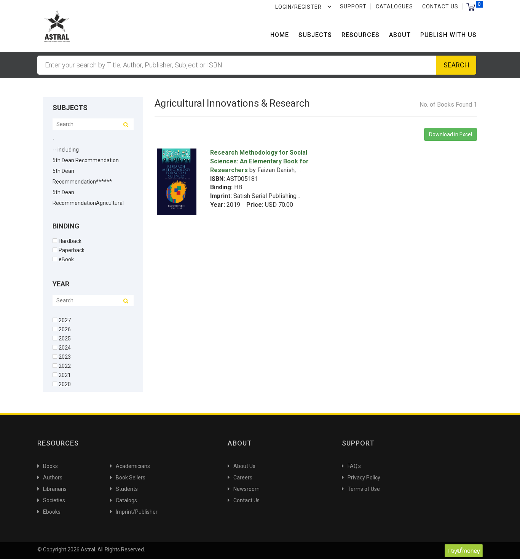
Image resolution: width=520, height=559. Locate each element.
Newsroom (246, 489)
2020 (65, 384)
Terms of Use (364, 489)
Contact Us (440, 6)
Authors (52, 477)
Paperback (72, 250)
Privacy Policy (364, 477)
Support (353, 6)
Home (279, 34)
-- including (66, 150)
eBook (66, 259)
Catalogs (126, 500)
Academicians (133, 466)
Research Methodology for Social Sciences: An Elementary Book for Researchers (259, 161)
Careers (242, 477)
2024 (65, 347)
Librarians (55, 489)
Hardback (70, 240)
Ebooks (52, 512)
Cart (470, 6)
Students (127, 489)
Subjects (315, 34)
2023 (65, 356)
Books (50, 466)
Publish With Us (448, 34)
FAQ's (354, 466)
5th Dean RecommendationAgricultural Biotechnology (88, 203)
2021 (65, 374)
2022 (65, 365)
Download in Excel (450, 134)
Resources (360, 34)
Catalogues (394, 6)
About (400, 34)
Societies (54, 500)
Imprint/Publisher (137, 512)
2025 (65, 338)
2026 (65, 329)
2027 (65, 320)
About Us (244, 466)
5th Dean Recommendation (86, 160)
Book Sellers (130, 477)
